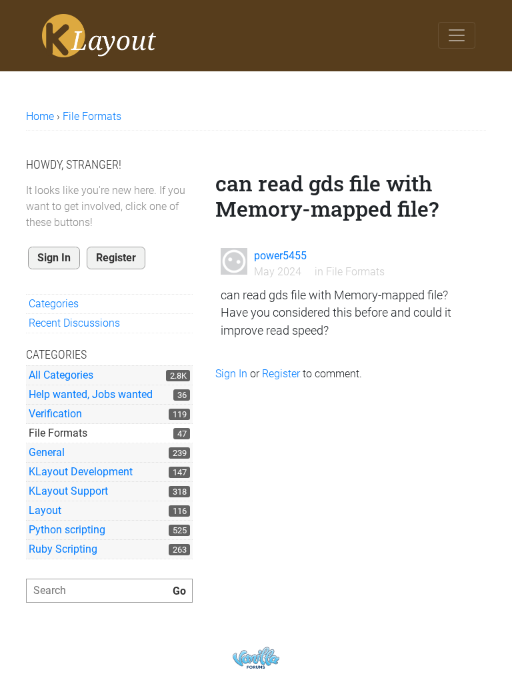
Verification (55, 413)
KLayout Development (81, 471)
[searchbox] (109, 591)
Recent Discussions (74, 323)
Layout (45, 510)
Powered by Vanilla (256, 658)
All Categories (61, 375)
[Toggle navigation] (456, 35)
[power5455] (234, 261)
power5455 (280, 255)
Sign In (54, 257)
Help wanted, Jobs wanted (91, 394)
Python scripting (67, 529)
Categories (54, 303)
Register (116, 257)
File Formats (58, 433)
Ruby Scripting (63, 549)
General (47, 452)
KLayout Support (68, 491)
